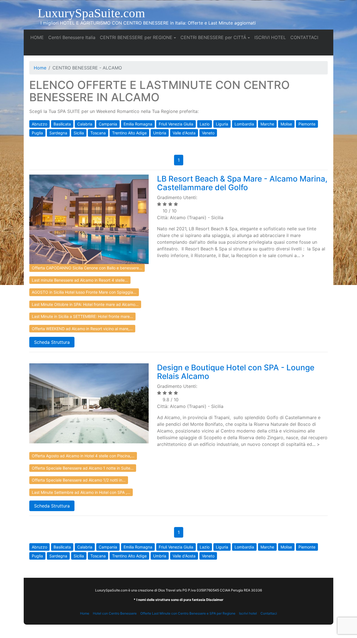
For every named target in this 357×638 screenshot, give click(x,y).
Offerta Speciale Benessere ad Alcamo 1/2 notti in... (79, 480)
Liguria (222, 124)
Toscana (98, 132)
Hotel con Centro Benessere (115, 613)
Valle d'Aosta (184, 132)
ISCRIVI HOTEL (271, 37)
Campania (108, 124)
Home (40, 68)
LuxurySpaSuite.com (91, 13)
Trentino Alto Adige (129, 132)
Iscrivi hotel (248, 613)
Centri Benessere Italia (73, 37)
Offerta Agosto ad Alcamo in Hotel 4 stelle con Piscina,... (83, 455)
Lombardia (244, 124)
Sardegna (58, 132)
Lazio (204, 124)
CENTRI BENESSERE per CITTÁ (213, 37)
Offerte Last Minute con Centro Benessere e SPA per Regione (187, 613)
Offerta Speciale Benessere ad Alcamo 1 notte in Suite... (83, 468)
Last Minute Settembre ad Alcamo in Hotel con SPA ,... (81, 492)
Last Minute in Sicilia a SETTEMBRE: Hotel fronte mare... (82, 316)
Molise (286, 124)
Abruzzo (39, 124)
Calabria (84, 124)
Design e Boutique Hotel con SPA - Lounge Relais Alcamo (235, 372)
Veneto (208, 132)
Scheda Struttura (52, 342)
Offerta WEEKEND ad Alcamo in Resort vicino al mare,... (82, 328)
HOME (38, 37)
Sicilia (79, 132)
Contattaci (268, 613)
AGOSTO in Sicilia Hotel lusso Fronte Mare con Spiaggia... (84, 292)
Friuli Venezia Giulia (176, 124)
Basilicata (62, 124)
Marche (267, 124)
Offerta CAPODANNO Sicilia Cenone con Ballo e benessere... (87, 267)
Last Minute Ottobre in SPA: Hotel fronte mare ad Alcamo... (85, 304)
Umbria (159, 132)
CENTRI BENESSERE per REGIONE (136, 37)
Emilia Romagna (138, 124)
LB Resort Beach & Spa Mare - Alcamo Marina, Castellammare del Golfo (242, 183)
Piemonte (306, 124)
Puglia (37, 132)
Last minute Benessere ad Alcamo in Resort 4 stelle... (80, 280)
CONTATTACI (305, 37)
